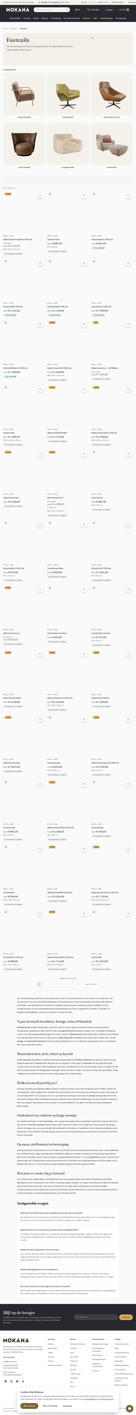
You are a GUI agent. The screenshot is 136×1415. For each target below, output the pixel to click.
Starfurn (73, 1348)
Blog (116, 1348)
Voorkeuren (67, 1406)
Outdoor (86, 18)
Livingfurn (74, 1378)
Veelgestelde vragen (100, 1344)
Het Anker (74, 1357)
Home (5, 28)
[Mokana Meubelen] (17, 9)
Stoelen (26, 18)
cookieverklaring (90, 1399)
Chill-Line (74, 1361)
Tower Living (75, 1374)
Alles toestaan (29, 1406)
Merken (51, 1344)
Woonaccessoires (71, 18)
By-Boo (73, 1369)
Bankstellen (15, 18)
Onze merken (120, 1369)
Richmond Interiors (78, 1344)
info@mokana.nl (9, 1361)
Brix (71, 1382)
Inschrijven (126, 1317)
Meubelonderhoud (122, 1365)
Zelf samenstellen (122, 1344)
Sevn (72, 1352)
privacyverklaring (106, 1399)
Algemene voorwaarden (97, 1365)
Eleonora (73, 1365)
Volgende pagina (90, 984)
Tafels (36, 18)
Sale (95, 18)
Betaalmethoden (99, 1359)
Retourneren (97, 1355)
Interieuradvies (121, 1357)
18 (78, 984)
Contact (95, 1371)
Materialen (119, 1361)
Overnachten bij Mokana (121, 1379)
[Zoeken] (68, 9)
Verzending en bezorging (98, 1349)
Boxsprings (121, 18)
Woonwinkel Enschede (124, 1374)
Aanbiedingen (106, 18)
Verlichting (56, 18)
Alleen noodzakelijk (50, 1406)
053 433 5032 (9, 1357)
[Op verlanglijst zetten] (40, 196)
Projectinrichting (122, 1352)
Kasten (44, 18)
